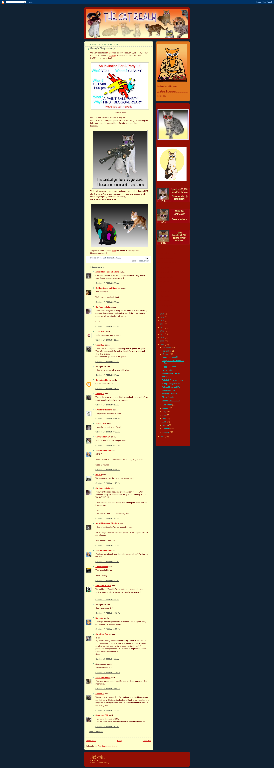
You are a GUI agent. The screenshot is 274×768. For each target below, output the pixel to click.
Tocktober (166, 377)
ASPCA (95, 760)
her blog (112, 56)
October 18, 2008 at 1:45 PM (107, 711)
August (165, 408)
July (165, 412)
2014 (162, 324)
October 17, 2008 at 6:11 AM (107, 340)
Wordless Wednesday (171, 373)
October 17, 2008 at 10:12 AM (107, 418)
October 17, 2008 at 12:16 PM (107, 483)
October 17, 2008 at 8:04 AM (107, 375)
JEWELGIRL (100, 423)
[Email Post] (146, 258)
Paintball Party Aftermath (172, 380)
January (166, 432)
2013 (162, 328)
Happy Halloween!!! (170, 357)
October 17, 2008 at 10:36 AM (107, 432)
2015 (162, 321)
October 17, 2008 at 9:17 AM (107, 405)
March (165, 425)
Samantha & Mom (103, 586)
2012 (162, 331)
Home (119, 741)
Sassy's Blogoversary (171, 384)
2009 (162, 341)
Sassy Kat (99, 345)
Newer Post (91, 741)
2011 (162, 334)
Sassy (110, 53)
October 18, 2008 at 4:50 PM (107, 727)
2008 (162, 345)
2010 (162, 338)
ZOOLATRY (100, 332)
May (165, 418)
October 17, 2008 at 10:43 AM (107, 445)
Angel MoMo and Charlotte (107, 272)
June (165, 415)
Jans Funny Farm (103, 450)
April (164, 422)
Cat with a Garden (103, 634)
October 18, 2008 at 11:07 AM (107, 673)
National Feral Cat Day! (171, 387)
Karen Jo (99, 618)
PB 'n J (98, 475)
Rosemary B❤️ (101, 715)
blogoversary (144, 261)
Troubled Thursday (169, 394)
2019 (162, 314)
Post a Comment (96, 732)
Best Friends (97, 756)
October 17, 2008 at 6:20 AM (107, 362)
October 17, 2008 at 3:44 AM (107, 327)
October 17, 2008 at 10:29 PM (107, 629)
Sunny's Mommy (102, 437)
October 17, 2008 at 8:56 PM (107, 600)
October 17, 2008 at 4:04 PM (107, 546)
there (114, 251)
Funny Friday (167, 370)
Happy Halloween (169, 367)
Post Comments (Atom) (107, 746)
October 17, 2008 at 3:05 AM (107, 283)
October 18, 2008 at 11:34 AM (107, 689)
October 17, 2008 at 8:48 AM (107, 389)
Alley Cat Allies (98, 758)
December (167, 348)
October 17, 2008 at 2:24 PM (107, 519)
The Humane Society (100, 762)
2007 (162, 436)
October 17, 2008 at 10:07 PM (107, 613)
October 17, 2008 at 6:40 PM (107, 581)
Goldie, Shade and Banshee (107, 288)
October (166, 354)
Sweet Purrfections (103, 410)
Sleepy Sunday (168, 397)
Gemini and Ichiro (103, 380)
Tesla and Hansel (102, 678)
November (167, 351)
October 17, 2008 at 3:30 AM (107, 302)
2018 (162, 317)
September (167, 405)
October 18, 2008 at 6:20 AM (107, 659)
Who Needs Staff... (170, 390)
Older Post (147, 741)
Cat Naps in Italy (102, 307)
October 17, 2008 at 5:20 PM (107, 562)
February (166, 429)
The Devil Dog (101, 567)
